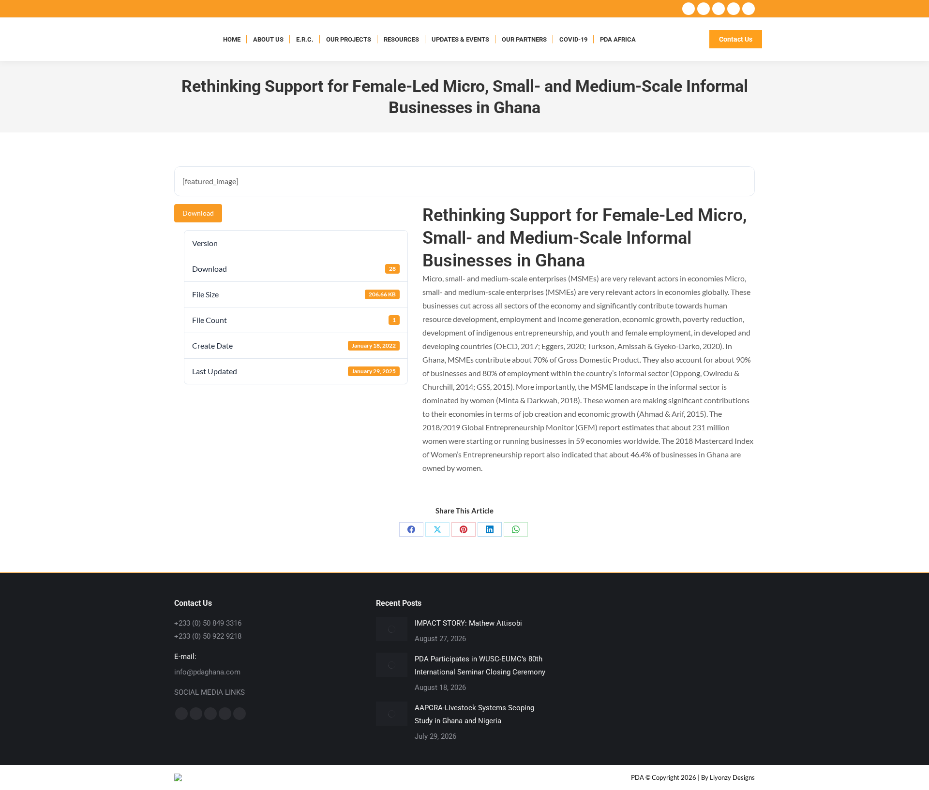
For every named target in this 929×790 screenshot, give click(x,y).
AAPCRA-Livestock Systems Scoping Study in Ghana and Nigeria (474, 714)
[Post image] (391, 629)
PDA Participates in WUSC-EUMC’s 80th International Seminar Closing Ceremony (480, 665)
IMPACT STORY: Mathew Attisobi (468, 623)
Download (198, 213)
